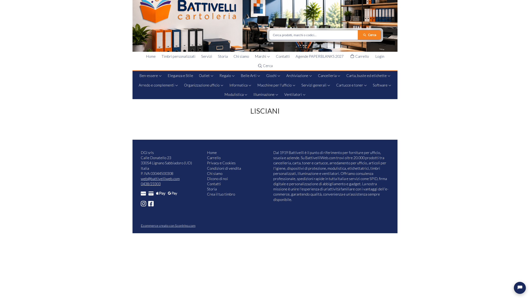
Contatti (283, 56)
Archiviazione (297, 75)
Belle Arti (249, 75)
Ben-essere (149, 75)
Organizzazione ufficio (202, 85)
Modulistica (234, 94)
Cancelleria (327, 75)
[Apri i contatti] (520, 288)
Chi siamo (241, 56)
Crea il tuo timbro (221, 194)
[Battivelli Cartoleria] (267, 26)
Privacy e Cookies (221, 163)
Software (380, 85)
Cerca (267, 65)
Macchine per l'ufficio (274, 85)
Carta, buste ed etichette (366, 75)
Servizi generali (314, 85)
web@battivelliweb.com (160, 178)
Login (379, 56)
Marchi (261, 56)
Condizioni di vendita (224, 168)
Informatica (238, 85)
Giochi (271, 75)
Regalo (225, 75)
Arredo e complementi (157, 85)
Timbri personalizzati (178, 56)
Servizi (206, 56)
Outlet (204, 75)
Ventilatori (293, 94)
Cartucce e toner (350, 85)
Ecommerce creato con (168, 225)
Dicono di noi (217, 178)
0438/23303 (151, 183)
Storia (223, 56)
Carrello (362, 56)
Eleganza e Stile (180, 75)
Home (151, 56)
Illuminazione (264, 94)
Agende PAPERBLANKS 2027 (319, 56)
